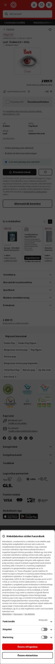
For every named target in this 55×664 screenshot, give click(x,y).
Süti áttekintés (29, 614)
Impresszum (18, 614)
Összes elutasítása (27, 655)
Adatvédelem (7, 614)
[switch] (44, 629)
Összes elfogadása (27, 646)
